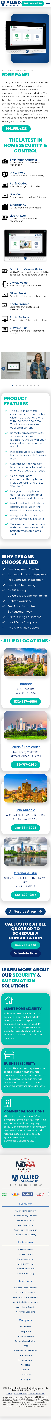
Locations (25, 1281)
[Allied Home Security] (11, 1)
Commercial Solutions (24, 1111)
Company (25, 1320)
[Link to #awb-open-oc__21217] (48, 3)
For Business (25, 1242)
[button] (12, 385)
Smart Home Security (23, 1008)
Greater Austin (25, 873)
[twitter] (15, 1185)
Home (4, 70)
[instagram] (20, 1185)
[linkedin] (25, 1185)
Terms (9, 1393)
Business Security (19, 1063)
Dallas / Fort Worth (25, 747)
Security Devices (17, 70)
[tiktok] (40, 1185)
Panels (30, 70)
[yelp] (30, 1185)
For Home (25, 1203)
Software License (37, 1393)
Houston (25, 684)
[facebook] (10, 1185)
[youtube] (35, 1185)
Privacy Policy (20, 1393)
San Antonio (25, 810)
